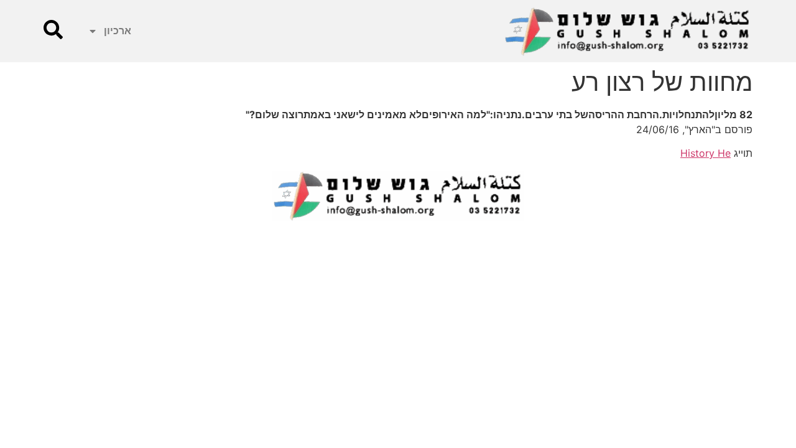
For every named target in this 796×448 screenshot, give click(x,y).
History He (705, 153)
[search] (53, 29)
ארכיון (117, 31)
